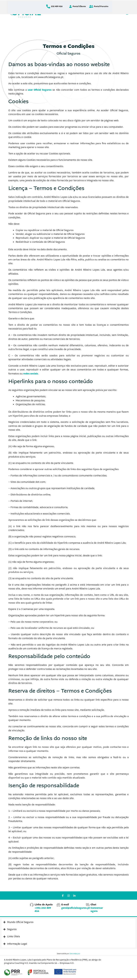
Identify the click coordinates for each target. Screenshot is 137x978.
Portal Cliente (79, 6)
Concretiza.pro (74, 954)
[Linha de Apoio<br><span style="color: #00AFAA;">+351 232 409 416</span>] (31, 904)
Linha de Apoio (44, 908)
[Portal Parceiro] (91, 6)
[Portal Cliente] (70, 6)
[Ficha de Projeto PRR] (13, 972)
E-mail (75, 906)
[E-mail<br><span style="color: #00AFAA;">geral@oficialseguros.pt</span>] (58, 904)
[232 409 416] (48, 6)
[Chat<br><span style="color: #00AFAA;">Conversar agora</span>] (87, 904)
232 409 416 (56, 6)
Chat (97, 908)
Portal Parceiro (101, 6)
